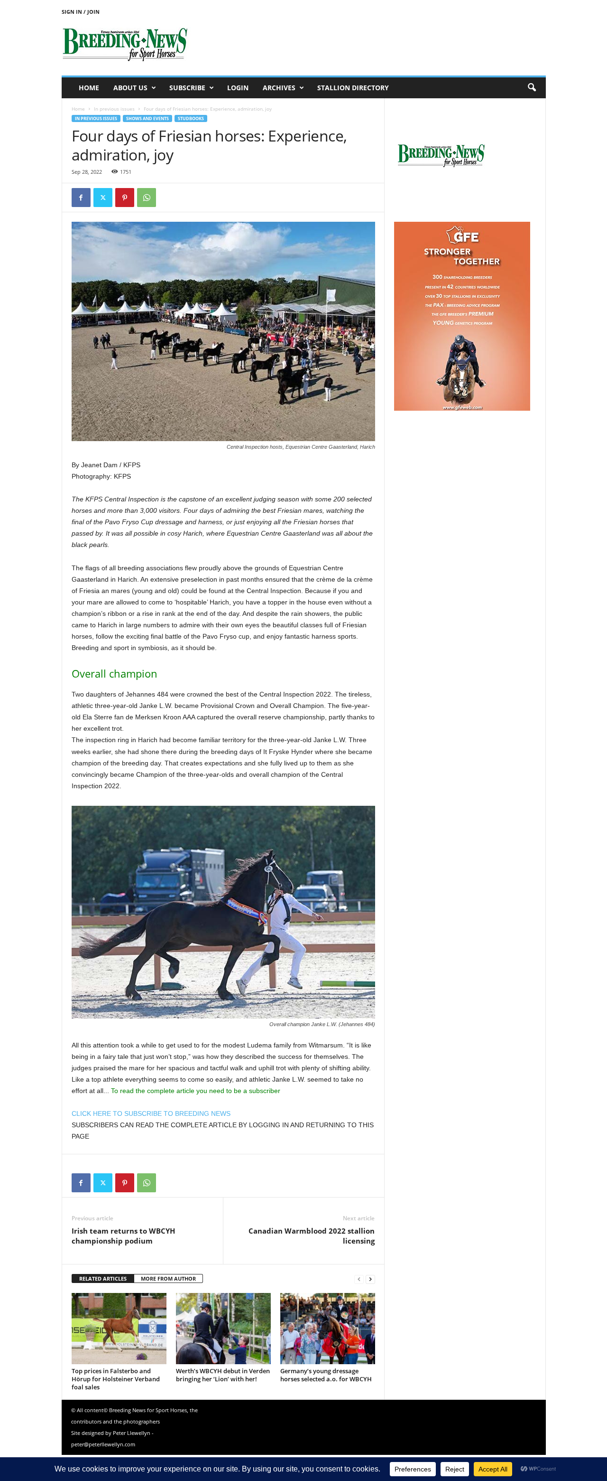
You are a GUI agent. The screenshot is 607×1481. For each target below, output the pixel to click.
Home (89, 87)
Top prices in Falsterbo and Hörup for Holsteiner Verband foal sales (116, 1379)
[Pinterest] (124, 197)
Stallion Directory (353, 87)
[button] (531, 87)
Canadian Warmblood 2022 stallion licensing (311, 1235)
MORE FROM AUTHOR (168, 1278)
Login (237, 87)
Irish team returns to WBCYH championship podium (123, 1235)
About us (130, 87)
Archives (279, 87)
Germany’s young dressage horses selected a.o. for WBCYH (326, 1375)
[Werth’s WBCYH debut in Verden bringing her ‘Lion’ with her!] (223, 1328)
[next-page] (370, 1279)
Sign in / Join (81, 11)
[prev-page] (359, 1279)
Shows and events (147, 118)
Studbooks (191, 118)
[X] (102, 197)
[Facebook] (81, 197)
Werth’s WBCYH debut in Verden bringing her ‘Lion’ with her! (223, 1375)
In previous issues (114, 108)
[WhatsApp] (146, 197)
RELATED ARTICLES (103, 1278)
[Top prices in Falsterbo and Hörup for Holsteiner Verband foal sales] (119, 1328)
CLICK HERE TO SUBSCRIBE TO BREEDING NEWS (151, 1113)
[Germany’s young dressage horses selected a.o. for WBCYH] (327, 1328)
